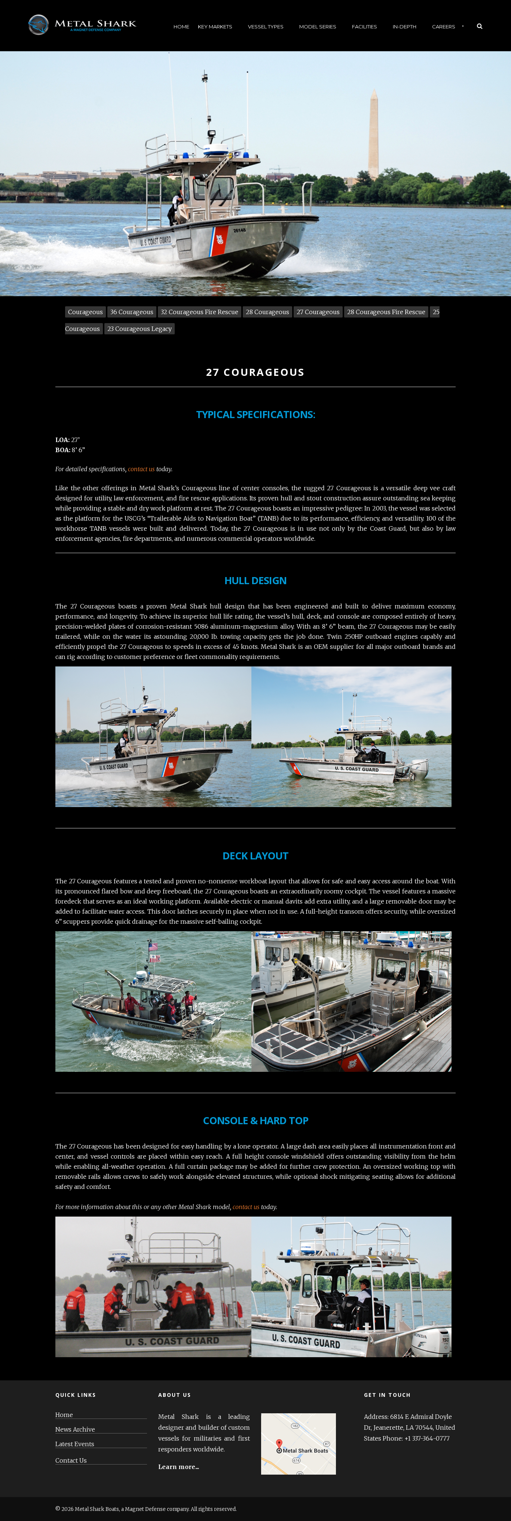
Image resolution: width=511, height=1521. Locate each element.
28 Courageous (267, 312)
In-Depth (404, 27)
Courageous (85, 312)
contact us (141, 469)
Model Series (317, 27)
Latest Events (74, 1444)
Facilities (364, 27)
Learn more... (178, 1467)
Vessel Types (266, 27)
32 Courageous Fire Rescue (199, 312)
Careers (443, 27)
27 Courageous (318, 312)
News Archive (75, 1429)
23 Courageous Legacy (139, 328)
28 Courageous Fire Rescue (386, 312)
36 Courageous (131, 312)
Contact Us (71, 1460)
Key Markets (215, 27)
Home (181, 27)
